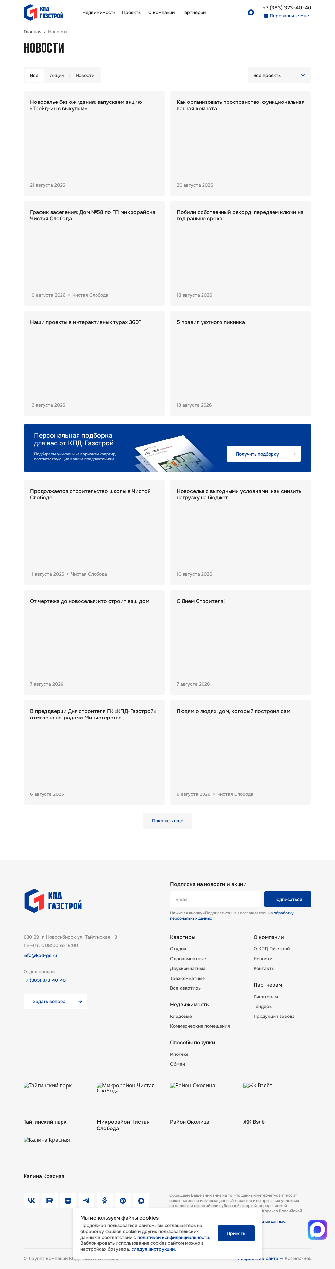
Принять (236, 1233)
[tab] (34, 75)
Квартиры (182, 937)
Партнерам (268, 985)
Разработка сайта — (261, 1258)
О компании (161, 12)
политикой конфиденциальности (173, 1237)
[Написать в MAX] (317, 1229)
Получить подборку (257, 454)
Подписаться (287, 899)
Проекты (132, 12)
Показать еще (167, 821)
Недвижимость (98, 12)
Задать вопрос (49, 1001)
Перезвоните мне (289, 16)
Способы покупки (192, 1042)
